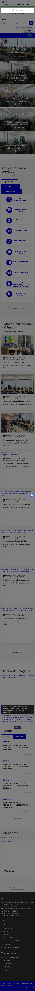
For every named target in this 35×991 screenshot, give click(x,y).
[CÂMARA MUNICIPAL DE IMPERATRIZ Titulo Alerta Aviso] (17, 10)
